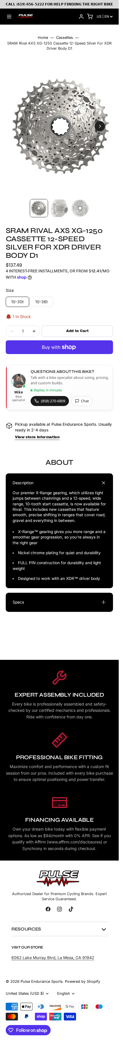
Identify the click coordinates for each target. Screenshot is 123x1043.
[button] (19, 123)
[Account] (81, 16)
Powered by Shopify (82, 976)
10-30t (20, 298)
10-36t (44, 298)
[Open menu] (9, 16)
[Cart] (90, 16)
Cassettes (64, 37)
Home (43, 37)
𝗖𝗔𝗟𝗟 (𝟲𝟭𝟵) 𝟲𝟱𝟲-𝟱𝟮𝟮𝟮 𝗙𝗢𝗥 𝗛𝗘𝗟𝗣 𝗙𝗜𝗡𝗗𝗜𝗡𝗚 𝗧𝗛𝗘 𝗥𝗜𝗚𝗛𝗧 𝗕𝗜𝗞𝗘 (59, 4)
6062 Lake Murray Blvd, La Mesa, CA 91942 (52, 952)
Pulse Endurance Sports (42, 976)
